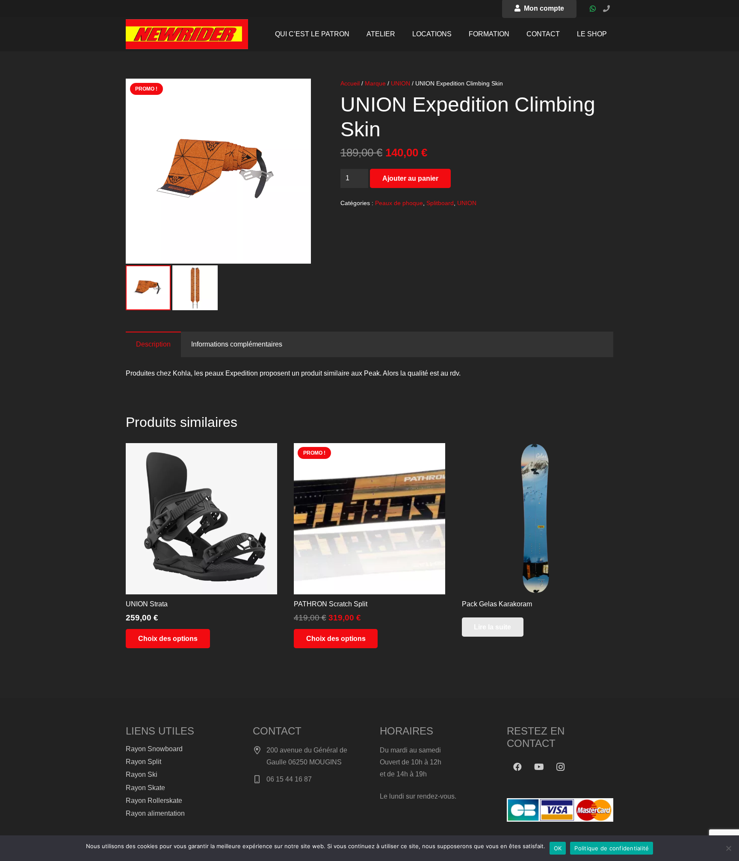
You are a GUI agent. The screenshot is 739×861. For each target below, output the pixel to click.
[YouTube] (539, 767)
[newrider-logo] (187, 34)
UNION (400, 83)
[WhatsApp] (593, 8)
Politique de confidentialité (611, 848)
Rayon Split (143, 761)
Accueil (350, 83)
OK (558, 848)
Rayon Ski (141, 774)
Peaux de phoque (399, 203)
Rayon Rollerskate (154, 800)
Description (153, 344)
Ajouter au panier (410, 178)
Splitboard (440, 203)
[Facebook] (517, 767)
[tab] (153, 344)
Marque (375, 83)
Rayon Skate (145, 787)
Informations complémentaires (236, 344)
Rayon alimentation (155, 813)
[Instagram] (560, 767)
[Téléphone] (606, 8)
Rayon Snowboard (154, 748)
